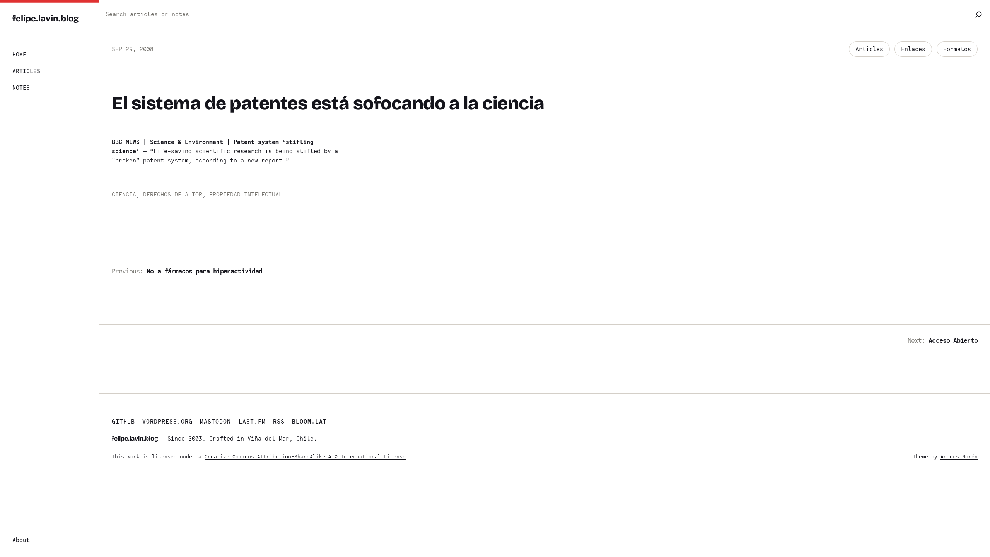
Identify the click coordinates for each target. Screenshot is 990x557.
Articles (869, 49)
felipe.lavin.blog (45, 19)
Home (19, 54)
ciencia (124, 194)
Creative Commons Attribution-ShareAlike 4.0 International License (305, 456)
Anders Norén (959, 456)
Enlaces (913, 49)
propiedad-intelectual (245, 194)
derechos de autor (172, 194)
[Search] (978, 14)
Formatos (957, 49)
